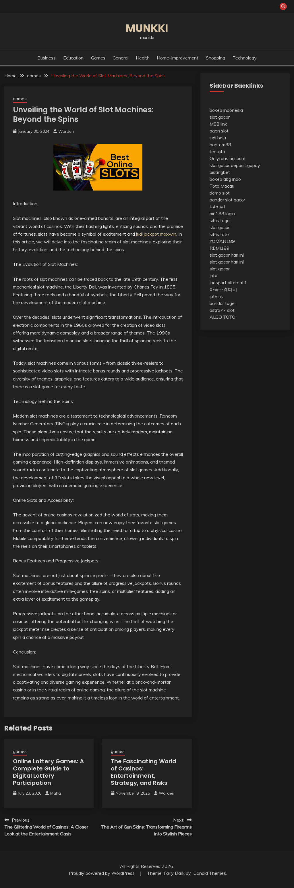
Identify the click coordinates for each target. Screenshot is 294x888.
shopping (215, 58)
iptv (213, 275)
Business (46, 58)
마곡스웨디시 (223, 289)
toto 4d (217, 206)
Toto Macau (222, 186)
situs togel (220, 220)
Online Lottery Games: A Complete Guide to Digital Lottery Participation (48, 772)
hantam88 (220, 144)
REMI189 (219, 248)
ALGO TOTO (222, 317)
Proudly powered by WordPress (102, 873)
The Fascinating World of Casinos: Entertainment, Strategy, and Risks (143, 772)
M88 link (218, 124)
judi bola (218, 138)
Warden (66, 131)
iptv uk (216, 296)
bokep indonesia (226, 110)
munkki (147, 28)
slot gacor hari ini (227, 255)
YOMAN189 (222, 241)
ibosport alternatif (228, 282)
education (73, 58)
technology (245, 58)
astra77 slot (222, 310)
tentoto (217, 151)
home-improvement (177, 58)
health (143, 58)
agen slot (219, 131)
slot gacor (220, 117)
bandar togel (222, 303)
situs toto (219, 234)
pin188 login (222, 213)
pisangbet (220, 172)
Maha (55, 793)
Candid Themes (210, 873)
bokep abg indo (225, 179)
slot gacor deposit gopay (235, 165)
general (120, 58)
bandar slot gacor (227, 200)
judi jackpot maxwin (156, 234)
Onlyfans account (228, 158)
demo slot (220, 193)
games (98, 58)
